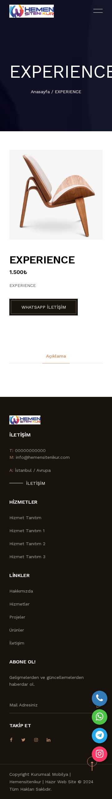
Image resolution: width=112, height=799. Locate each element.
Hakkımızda (21, 590)
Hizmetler (19, 603)
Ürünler (16, 629)
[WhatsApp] (99, 717)
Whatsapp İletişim (43, 307)
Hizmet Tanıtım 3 (27, 556)
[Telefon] (99, 698)
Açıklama (56, 356)
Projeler (17, 616)
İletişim (35, 483)
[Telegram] (99, 735)
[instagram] (99, 754)
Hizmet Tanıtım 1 (26, 530)
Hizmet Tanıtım (25, 517)
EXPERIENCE (68, 91)
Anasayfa (40, 91)
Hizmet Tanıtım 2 (27, 543)
